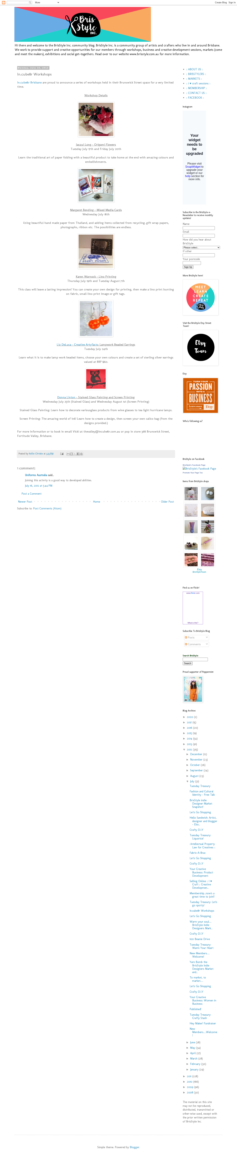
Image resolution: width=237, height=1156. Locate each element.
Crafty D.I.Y (196, 829)
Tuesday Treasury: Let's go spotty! (203, 903)
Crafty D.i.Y (196, 863)
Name (186, 224)
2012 (190, 749)
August (194, 776)
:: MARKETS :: (194, 78)
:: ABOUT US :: (194, 69)
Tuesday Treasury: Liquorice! (200, 837)
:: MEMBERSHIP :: (196, 88)
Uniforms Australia (36, 475)
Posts (190, 637)
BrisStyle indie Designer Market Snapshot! (201, 804)
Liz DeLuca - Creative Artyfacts (77, 344)
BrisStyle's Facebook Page (194, 465)
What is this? (193, 623)
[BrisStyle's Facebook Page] (199, 468)
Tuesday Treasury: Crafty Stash (200, 1016)
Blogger (134, 1147)
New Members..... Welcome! (200, 955)
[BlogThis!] (71, 454)
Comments (194, 644)
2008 (190, 1092)
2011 (189, 1076)
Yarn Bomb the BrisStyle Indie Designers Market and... (201, 967)
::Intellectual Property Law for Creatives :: (202, 845)
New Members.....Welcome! (203, 1032)
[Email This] (68, 454)
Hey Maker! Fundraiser (203, 1023)
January (194, 1069)
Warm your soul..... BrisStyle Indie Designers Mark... (201, 925)
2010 (190, 1081)
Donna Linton (66, 397)
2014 (190, 738)
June (193, 1042)
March (194, 1058)
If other (187, 251)
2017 (190, 722)
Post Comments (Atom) (47, 508)
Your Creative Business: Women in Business (203, 1000)
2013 (190, 744)
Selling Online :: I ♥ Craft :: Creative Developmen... (201, 884)
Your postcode (191, 259)
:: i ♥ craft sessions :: (198, 83)
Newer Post (25, 501)
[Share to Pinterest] (81, 454)
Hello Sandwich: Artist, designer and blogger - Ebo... (203, 821)
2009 (190, 1087)
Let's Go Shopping (200, 812)
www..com (193, 593)
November (196, 759)
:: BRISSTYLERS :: (196, 74)
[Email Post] (61, 453)
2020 (190, 717)
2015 (190, 733)
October (195, 765)
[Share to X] (75, 454)
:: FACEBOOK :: (195, 97)
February (195, 1064)
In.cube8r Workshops (202, 910)
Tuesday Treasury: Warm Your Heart (201, 946)
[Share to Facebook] (78, 454)
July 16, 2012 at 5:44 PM (38, 485)
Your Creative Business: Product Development (201, 872)
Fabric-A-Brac (198, 852)
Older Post (167, 501)
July (192, 781)
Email (186, 231)
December (196, 754)
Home (96, 501)
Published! (195, 1009)
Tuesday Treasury (200, 786)
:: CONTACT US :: (196, 93)
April (193, 1053)
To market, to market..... (198, 979)
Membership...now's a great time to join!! (202, 895)
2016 (190, 727)
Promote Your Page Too (193, 473)
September (197, 770)
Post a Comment (31, 493)
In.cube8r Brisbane (29, 82)
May (193, 1047)
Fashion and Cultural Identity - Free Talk (202, 793)
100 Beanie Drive (200, 939)
